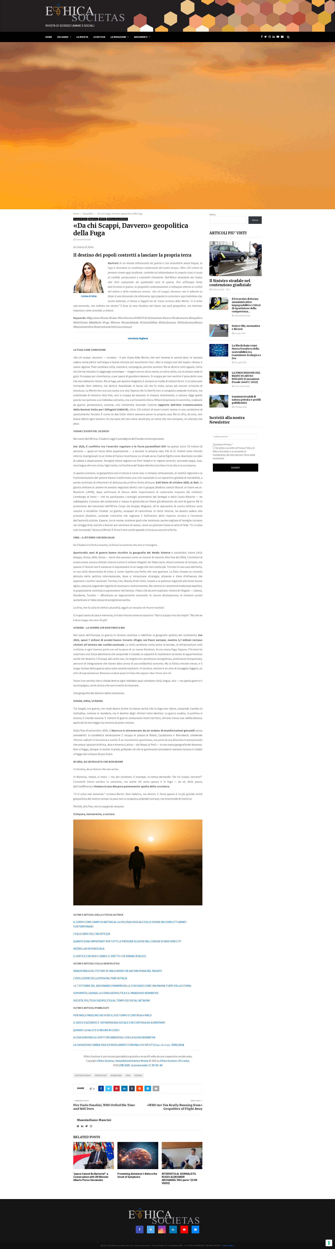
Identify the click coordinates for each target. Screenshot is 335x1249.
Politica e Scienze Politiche (117, 219)
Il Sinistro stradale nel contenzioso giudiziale (230, 283)
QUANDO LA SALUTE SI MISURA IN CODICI (96, 1030)
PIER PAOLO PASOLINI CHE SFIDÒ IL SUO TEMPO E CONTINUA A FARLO (112, 1015)
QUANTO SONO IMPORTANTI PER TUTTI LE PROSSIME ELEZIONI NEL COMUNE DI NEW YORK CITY (127, 941)
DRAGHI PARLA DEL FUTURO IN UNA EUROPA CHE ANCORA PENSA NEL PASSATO (117, 971)
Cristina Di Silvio (80, 219)
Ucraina (138, 1075)
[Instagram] (271, 37)
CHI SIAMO (62, 36)
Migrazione (116, 1075)
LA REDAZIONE (118, 36)
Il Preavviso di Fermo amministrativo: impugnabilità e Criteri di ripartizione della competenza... (246, 305)
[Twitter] (266, 37)
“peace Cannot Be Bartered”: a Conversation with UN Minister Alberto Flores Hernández (91, 1176)
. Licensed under (139, 1065)
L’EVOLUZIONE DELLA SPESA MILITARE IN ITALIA (100, 978)
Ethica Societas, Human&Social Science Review (122, 1060)
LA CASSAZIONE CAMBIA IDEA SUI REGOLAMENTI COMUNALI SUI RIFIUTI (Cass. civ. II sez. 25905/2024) (128, 1045)
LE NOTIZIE (99, 36)
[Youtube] (279, 37)
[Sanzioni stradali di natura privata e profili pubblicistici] (218, 401)
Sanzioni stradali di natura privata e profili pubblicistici (246, 399)
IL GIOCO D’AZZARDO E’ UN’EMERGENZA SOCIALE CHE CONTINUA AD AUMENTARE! (119, 1022)
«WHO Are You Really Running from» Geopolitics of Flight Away (174, 1106)
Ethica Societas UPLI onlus (174, 1060)
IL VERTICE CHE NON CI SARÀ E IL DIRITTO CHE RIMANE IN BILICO (109, 956)
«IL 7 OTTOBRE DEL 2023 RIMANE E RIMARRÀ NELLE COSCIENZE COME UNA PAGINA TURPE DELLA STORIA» (132, 985)
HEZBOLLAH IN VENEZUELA (88, 948)
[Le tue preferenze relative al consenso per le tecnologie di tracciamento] (329, 1243)
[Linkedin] (275, 37)
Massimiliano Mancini (94, 1120)
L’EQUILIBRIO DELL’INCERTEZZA (91, 933)
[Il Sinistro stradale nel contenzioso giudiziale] (235, 258)
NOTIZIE (102, 219)
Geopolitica (93, 219)
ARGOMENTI (140, 36)
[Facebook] (262, 37)
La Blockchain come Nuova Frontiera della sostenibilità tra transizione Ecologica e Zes (246, 352)
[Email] (283, 37)
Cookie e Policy (227, 1245)
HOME (48, 36)
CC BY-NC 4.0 (155, 1065)
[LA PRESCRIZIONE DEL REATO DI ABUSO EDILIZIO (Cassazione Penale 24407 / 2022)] (218, 377)
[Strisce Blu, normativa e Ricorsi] (218, 330)
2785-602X (124, 1065)
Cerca (212, 214)
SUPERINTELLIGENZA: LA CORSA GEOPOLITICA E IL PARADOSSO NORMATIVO (115, 993)
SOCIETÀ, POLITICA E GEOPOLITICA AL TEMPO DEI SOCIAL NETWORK (111, 1000)
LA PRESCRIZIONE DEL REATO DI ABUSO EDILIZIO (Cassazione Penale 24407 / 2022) (246, 377)
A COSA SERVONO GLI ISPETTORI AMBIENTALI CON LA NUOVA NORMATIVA (114, 1037)
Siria (128, 1075)
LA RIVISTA (82, 36)
